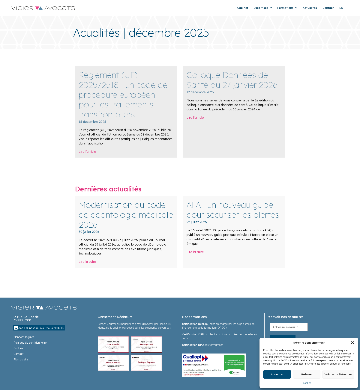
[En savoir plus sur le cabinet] (130, 353)
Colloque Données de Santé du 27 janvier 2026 (232, 80)
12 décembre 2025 (200, 92)
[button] (352, 343)
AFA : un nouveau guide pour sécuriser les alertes (233, 209)
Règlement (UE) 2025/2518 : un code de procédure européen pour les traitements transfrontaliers (123, 94)
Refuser (306, 374)
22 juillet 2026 (197, 222)
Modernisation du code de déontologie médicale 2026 (126, 214)
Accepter (277, 374)
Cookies (307, 383)
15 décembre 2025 (92, 122)
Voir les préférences (338, 374)
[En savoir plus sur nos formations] (214, 365)
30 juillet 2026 (89, 232)
